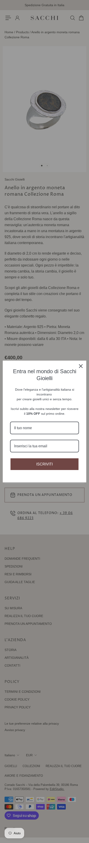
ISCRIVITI (44, 464)
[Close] (80, 366)
